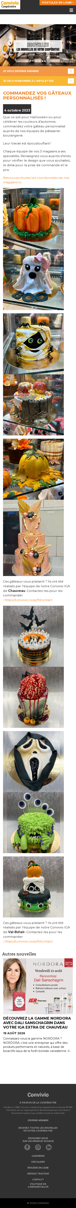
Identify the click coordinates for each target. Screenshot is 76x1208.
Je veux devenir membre (21, 71)
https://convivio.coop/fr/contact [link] (28, 600)
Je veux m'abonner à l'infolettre (28, 80)
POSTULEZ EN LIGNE (57, 2)
